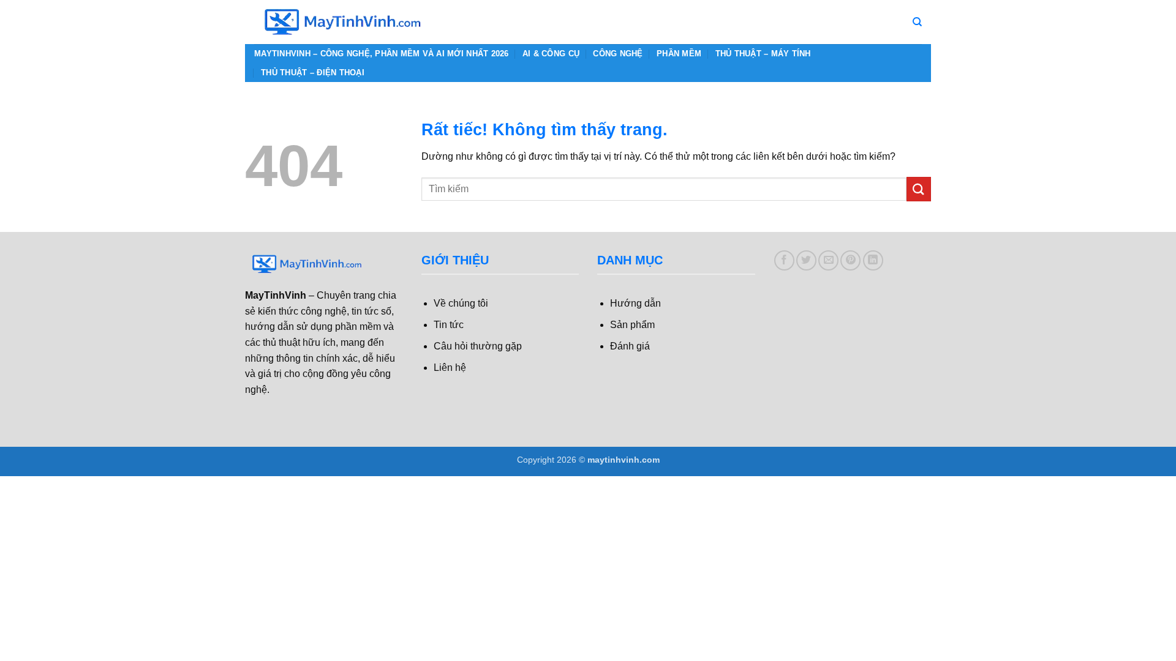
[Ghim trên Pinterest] (850, 260)
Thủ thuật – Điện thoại (312, 72)
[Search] (917, 22)
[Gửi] (919, 189)
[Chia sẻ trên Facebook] (784, 260)
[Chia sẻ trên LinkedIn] (873, 260)
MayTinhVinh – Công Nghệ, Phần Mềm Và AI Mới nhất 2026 (381, 53)
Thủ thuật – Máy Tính (763, 53)
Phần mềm (679, 53)
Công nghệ (618, 53)
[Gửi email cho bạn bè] (828, 260)
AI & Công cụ (550, 53)
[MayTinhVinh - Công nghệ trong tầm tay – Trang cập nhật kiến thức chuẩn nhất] (343, 22)
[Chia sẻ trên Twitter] (806, 260)
